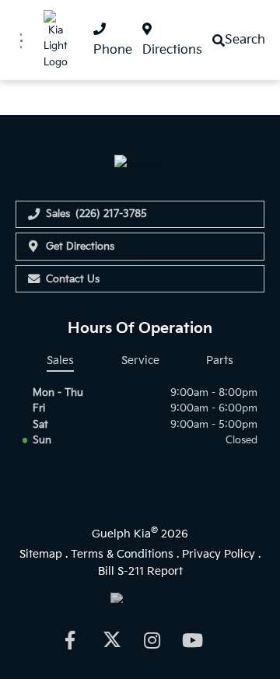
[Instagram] (151, 639)
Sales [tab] (60, 360)
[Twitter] (110, 639)
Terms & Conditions (122, 554)
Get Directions (80, 246)
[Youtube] (193, 639)
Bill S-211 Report (140, 571)
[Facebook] (69, 639)
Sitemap (40, 554)
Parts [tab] (219, 360)
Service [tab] (140, 360)
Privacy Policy (218, 554)
